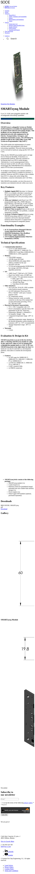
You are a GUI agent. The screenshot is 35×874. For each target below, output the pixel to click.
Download (4, 509)
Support (7, 22)
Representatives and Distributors (16, 19)
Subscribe (4, 815)
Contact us (7, 36)
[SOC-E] (5, 3)
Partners (11, 18)
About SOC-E (12, 15)
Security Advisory (13, 27)
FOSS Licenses (12, 28)
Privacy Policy (9, 867)
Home (3, 104)
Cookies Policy (9, 869)
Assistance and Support (14, 30)
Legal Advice (9, 865)
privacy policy (28, 803)
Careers (10, 21)
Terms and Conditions (11, 871)
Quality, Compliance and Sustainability (18, 16)
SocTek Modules (10, 104)
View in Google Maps (7, 841)
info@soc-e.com (6, 846)
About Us (7, 13)
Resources (7, 33)
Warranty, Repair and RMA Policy (17, 25)
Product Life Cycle (13, 24)
